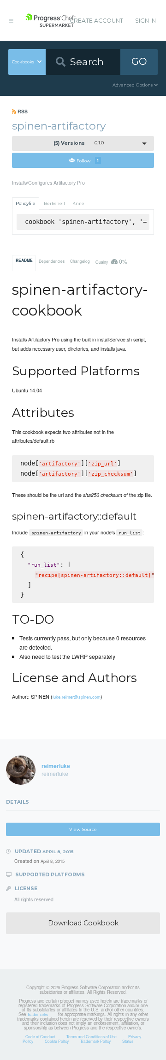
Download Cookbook (83, 923)
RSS (22, 111)
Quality (111, 261)
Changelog (80, 261)
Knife (78, 203)
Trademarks (37, 1014)
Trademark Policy (95, 1041)
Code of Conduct (40, 1036)
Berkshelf (54, 203)
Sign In (145, 20)
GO (139, 61)
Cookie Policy (57, 1041)
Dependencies (52, 261)
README (24, 260)
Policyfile (26, 203)
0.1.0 (78, 143)
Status (127, 1041)
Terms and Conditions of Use (91, 1036)
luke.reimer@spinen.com (77, 697)
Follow (88, 160)
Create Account (96, 20)
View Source (83, 829)
